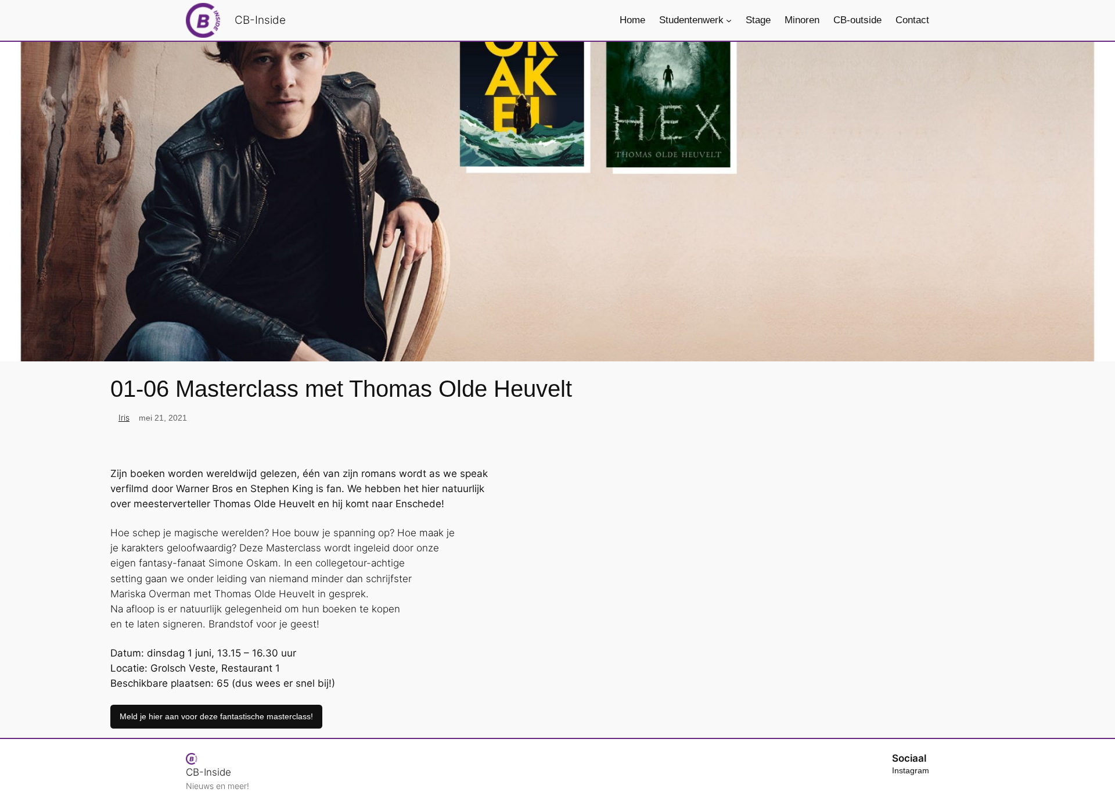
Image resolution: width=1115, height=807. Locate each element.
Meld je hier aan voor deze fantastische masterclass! (216, 716)
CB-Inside (260, 20)
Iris (124, 417)
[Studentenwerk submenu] (729, 20)
